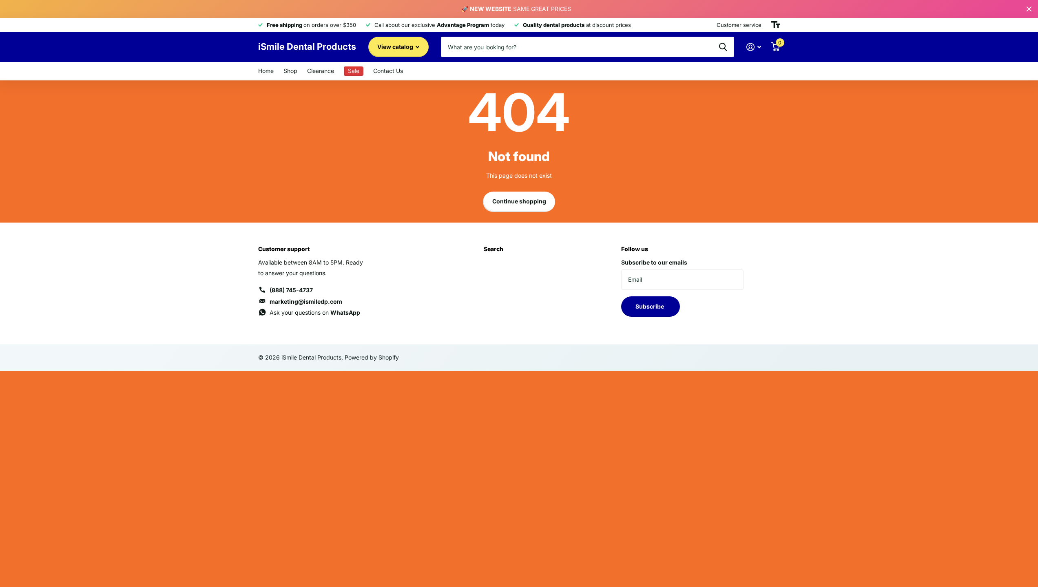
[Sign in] (753, 47)
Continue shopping (519, 201)
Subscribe (650, 306)
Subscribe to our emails (654, 262)
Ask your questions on (315, 312)
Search (493, 248)
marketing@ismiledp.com (306, 301)
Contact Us (388, 70)
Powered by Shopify (372, 357)
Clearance (320, 70)
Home (266, 70)
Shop (290, 70)
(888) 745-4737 (291, 290)
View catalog (395, 46)
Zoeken (723, 47)
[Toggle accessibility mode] (775, 25)
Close (1029, 9)
